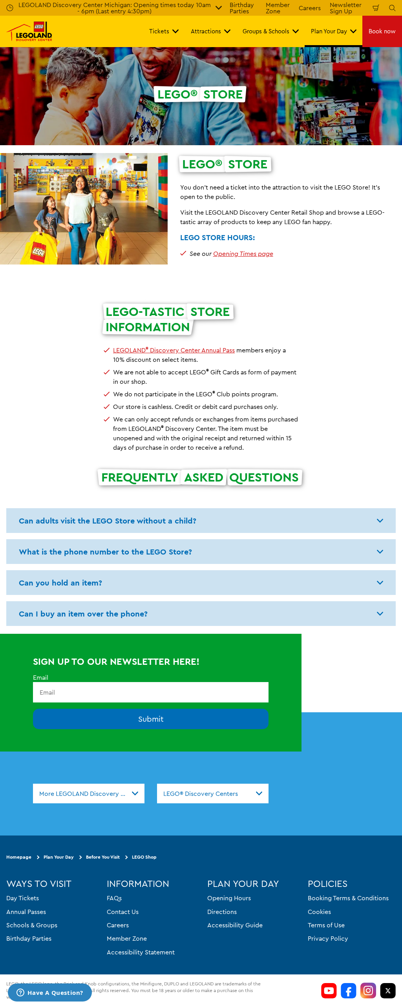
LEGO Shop (144, 857)
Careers (310, 8)
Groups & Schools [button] (266, 31)
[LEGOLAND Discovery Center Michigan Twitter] (388, 990)
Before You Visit (103, 857)
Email (40, 677)
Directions (222, 912)
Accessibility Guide (235, 925)
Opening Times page (243, 253)
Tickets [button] (159, 31)
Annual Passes (26, 912)
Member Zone (127, 939)
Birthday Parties (28, 939)
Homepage (18, 857)
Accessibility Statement (141, 952)
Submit (151, 719)
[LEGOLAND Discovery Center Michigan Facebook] (348, 990)
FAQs (114, 898)
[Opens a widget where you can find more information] (50, 993)
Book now (382, 31)
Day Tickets (22, 898)
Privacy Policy (328, 939)
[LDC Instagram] (368, 990)
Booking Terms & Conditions (348, 898)
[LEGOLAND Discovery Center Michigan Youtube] (329, 990)
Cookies (319, 912)
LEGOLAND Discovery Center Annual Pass (174, 350)
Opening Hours (229, 898)
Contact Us (123, 912)
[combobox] (88, 793)
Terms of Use (326, 925)
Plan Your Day (59, 857)
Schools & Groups (31, 925)
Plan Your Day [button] (329, 31)
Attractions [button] (206, 31)
